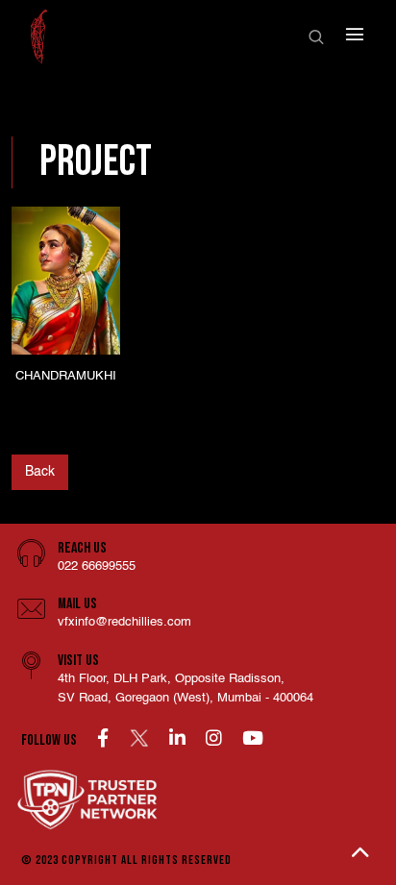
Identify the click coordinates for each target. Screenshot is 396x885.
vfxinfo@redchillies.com (124, 622)
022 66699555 (97, 566)
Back (40, 472)
